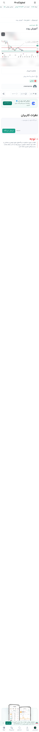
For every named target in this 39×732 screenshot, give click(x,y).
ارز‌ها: (35, 7)
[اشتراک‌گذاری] (3, 94)
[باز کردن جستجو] (4, 2)
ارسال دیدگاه (9, 130)
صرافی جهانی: (9, 7)
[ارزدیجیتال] (19, 2)
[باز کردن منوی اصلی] (34, 2)
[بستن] (3, 723)
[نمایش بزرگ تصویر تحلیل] (3, 34)
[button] (19, 49)
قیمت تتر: (26, 7)
